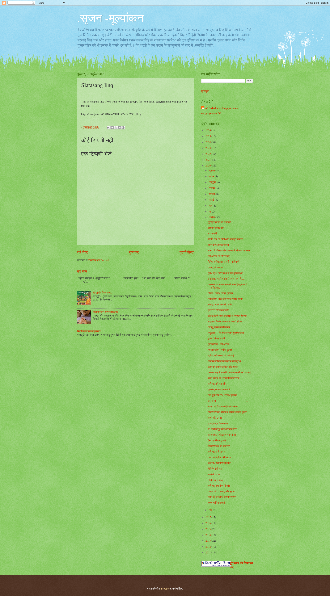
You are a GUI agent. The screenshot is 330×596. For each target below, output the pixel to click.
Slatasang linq (215, 480)
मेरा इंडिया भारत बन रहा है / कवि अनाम (225, 299)
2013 (208, 540)
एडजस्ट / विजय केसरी (218, 310)
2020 (208, 165)
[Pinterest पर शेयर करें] (123, 127)
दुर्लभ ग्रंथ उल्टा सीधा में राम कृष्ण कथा (225, 273)
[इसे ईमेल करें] (109, 127)
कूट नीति (82, 271)
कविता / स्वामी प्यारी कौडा (219, 463)
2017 (208, 517)
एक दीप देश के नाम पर (218, 423)
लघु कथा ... (228, 400)
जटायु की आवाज (215, 267)
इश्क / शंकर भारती (216, 338)
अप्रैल (212, 217)
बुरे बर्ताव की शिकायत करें (241, 565)
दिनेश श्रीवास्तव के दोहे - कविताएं (223, 261)
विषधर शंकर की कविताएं (219, 446)
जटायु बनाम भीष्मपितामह (219, 327)
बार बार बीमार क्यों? (216, 228)
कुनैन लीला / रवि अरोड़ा (218, 344)
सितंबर (212, 188)
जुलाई (212, 199)
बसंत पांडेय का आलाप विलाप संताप (223, 378)
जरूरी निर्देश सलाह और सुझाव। (222, 491)
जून (211, 205)
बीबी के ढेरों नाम (215, 468)
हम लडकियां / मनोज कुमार (220, 350)
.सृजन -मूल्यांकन (110, 17)
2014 (208, 535)
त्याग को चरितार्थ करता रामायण (222, 497)
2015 (208, 529)
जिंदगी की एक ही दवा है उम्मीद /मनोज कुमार (227, 412)
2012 (208, 546)
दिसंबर (212, 170)
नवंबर (212, 176)
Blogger (165, 588)
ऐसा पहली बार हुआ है (217, 440)
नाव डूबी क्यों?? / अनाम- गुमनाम (222, 395)
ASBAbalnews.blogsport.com (221, 108)
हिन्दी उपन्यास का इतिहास (88, 331)
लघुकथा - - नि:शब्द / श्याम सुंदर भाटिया (226, 333)
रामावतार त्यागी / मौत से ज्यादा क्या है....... (226, 278)
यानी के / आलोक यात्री (218, 245)
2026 (208, 130)
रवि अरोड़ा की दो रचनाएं (219, 256)
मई (210, 211)
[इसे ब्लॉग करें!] (112, 127)
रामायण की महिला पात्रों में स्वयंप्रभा (224, 361)
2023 (208, 148)
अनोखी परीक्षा (214, 474)
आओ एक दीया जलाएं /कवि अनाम (223, 406)
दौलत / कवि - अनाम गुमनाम (220, 293)
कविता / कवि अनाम (216, 451)
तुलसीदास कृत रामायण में (219, 389)
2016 (208, 523)
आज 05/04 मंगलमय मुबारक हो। (223, 434)
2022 (208, 154)
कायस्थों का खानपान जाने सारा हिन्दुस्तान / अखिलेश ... (227, 286)
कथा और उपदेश (215, 417)
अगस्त (212, 194)
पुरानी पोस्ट (187, 252)
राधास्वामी (212, 233)
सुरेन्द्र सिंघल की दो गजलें (219, 222)
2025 (208, 136)
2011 (208, 552)
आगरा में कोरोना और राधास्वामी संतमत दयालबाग (229, 250)
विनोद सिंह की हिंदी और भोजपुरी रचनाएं (225, 239)
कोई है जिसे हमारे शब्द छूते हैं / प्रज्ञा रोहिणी (227, 316)
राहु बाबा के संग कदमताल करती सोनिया (225, 321)
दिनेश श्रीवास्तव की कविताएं (221, 355)
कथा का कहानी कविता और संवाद (223, 367)
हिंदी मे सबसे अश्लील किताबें (105, 312)
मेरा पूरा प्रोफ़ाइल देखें (211, 113)
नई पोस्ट (82, 252)
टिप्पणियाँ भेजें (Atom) (98, 260)
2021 (208, 160)
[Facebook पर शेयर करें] (119, 127)
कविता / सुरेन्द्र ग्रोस (217, 383)
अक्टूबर (213, 182)
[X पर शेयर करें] (116, 127)
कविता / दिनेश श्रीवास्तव (219, 457)
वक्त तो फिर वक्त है (217, 502)
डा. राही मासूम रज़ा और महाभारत (222, 429)
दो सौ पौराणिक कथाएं (102, 292)
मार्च (211, 510)
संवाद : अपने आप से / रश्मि (220, 304)
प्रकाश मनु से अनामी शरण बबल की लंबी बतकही (229, 372)
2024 (208, 142)
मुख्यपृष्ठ (134, 252)
